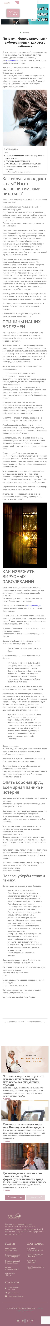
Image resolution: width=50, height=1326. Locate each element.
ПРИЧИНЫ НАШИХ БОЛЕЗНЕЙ (18, 161)
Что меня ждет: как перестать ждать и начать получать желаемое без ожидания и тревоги (23, 1080)
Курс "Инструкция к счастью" (35, 1255)
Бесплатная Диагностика (11, 1249)
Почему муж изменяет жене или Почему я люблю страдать (23, 1126)
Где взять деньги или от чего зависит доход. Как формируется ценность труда (23, 1176)
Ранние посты (16, 1197)
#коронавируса (34, 605)
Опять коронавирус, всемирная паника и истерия (22, 168)
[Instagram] (27, 1321)
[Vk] (32, 1321)
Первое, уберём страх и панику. (19, 172)
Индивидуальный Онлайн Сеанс (12, 1262)
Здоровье (25, 33)
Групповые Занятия (10, 1274)
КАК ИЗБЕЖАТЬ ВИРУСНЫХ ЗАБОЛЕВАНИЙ (23, 164)
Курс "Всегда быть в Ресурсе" (35, 1268)
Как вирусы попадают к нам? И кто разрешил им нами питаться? (25, 157)
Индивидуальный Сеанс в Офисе (12, 1256)
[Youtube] (22, 1321)
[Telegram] (18, 1321)
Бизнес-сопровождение (12, 1268)
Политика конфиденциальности (30, 1309)
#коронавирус (12, 60)
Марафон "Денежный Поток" (35, 1249)
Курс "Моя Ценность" (31, 1262)
